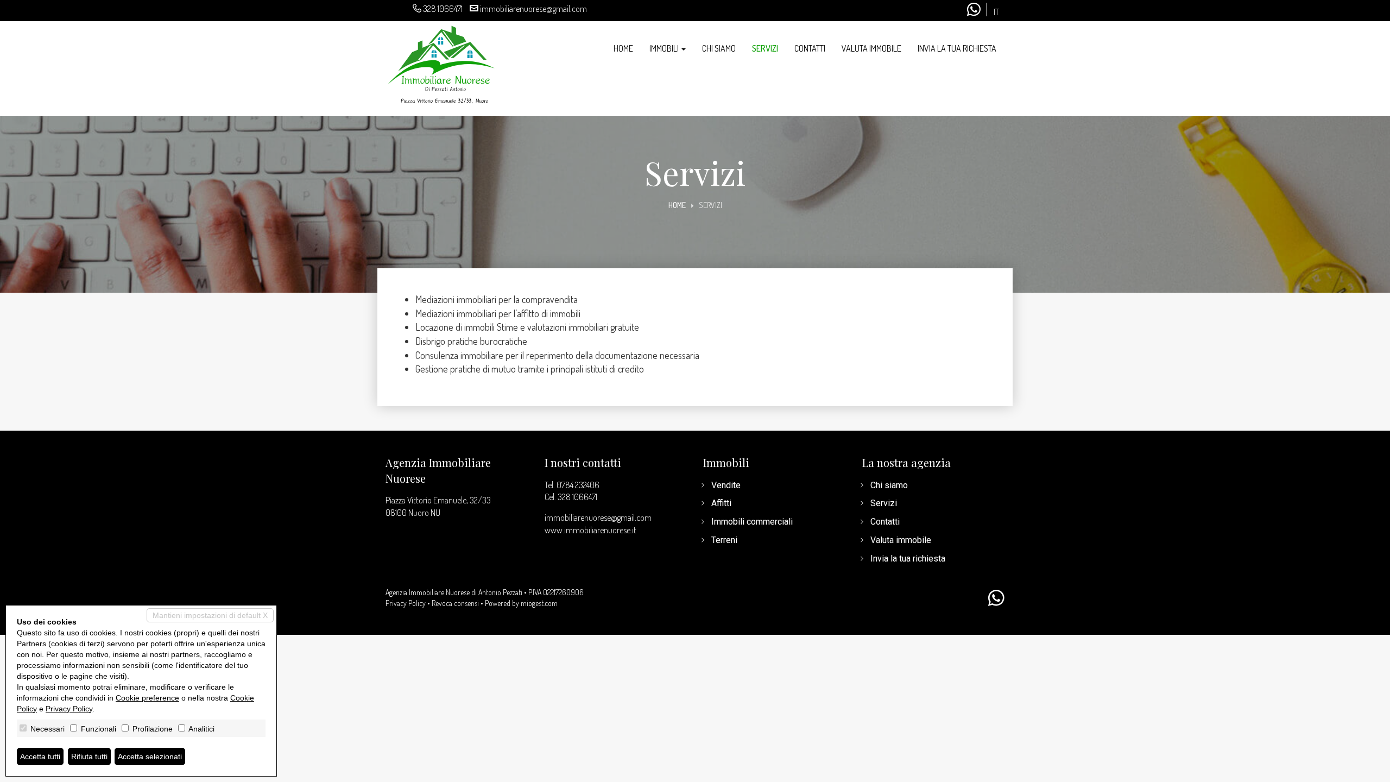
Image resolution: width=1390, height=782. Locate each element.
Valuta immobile (871, 48)
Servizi (765, 48)
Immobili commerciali (752, 521)
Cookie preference (147, 697)
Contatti (809, 48)
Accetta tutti (40, 756)
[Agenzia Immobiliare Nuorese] (441, 63)
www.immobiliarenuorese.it (590, 530)
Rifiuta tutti (89, 756)
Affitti (721, 503)
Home (623, 48)
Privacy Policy (406, 603)
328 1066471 (443, 8)
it (996, 12)
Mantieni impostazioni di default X (210, 615)
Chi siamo (719, 48)
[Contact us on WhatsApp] (996, 598)
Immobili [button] (664, 48)
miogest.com (539, 603)
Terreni (724, 540)
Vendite (726, 485)
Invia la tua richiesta (957, 48)
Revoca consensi (455, 603)
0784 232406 (578, 485)
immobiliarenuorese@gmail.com (533, 8)
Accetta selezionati (150, 756)
